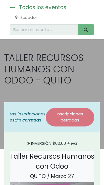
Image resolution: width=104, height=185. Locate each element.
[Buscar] (86, 29)
